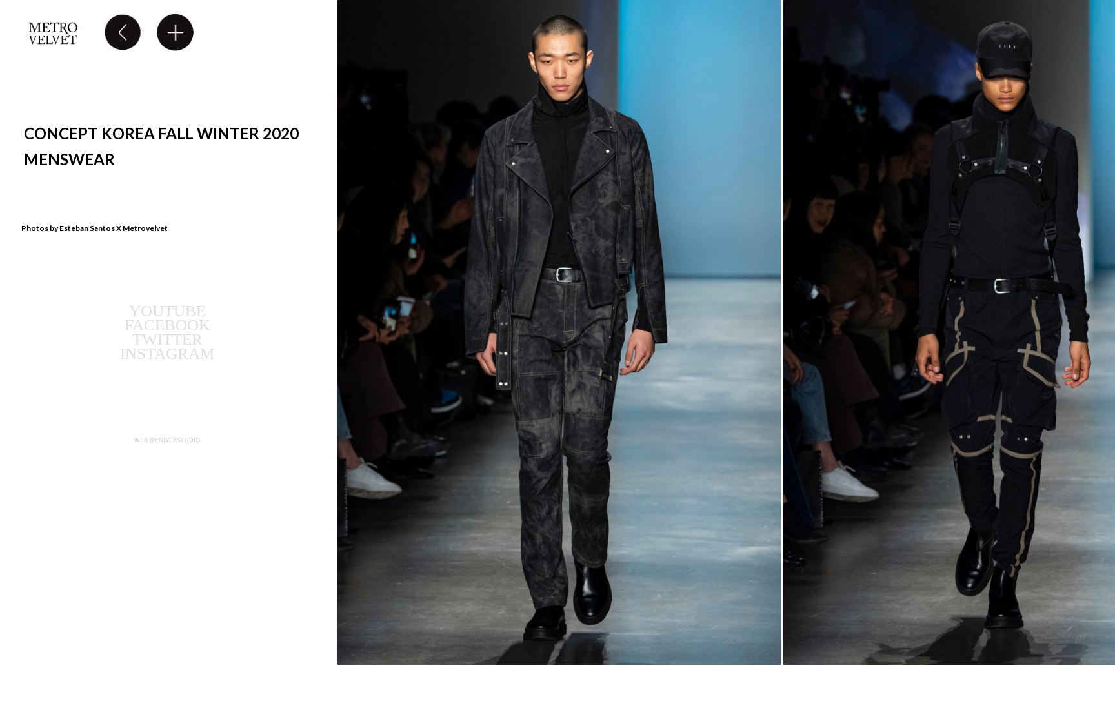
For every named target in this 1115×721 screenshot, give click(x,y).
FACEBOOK (167, 325)
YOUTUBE (167, 311)
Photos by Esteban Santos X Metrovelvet (94, 228)
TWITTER (167, 339)
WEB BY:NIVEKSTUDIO (167, 440)
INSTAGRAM (167, 353)
